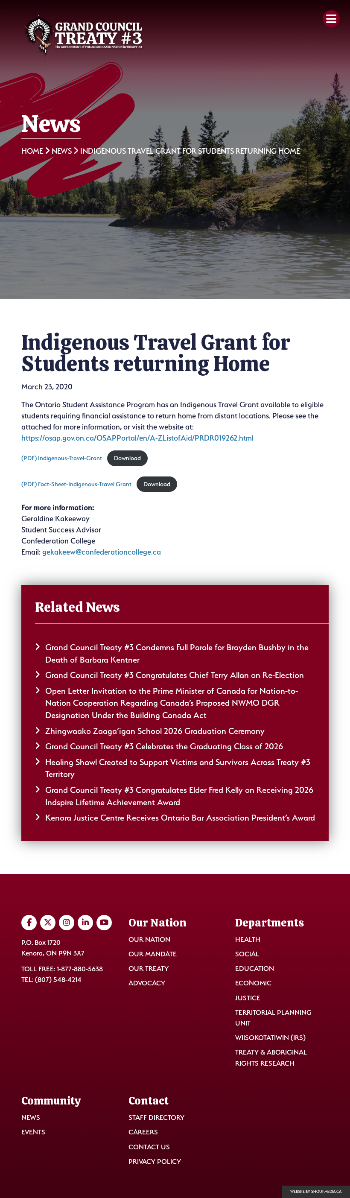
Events (33, 1132)
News (62, 150)
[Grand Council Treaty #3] (82, 36)
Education (254, 968)
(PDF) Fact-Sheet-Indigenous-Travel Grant (76, 484)
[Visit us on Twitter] (47, 922)
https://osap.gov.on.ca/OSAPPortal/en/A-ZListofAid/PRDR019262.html (137, 437)
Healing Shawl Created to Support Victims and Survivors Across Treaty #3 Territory (177, 768)
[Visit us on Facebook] (29, 922)
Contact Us (149, 1147)
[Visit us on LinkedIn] (85, 922)
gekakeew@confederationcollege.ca (101, 551)
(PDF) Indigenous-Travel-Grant (61, 458)
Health (247, 939)
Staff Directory (156, 1117)
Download (127, 458)
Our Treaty (148, 968)
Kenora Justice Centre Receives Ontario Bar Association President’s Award (180, 817)
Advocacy (146, 983)
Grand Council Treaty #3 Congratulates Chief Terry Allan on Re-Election (174, 675)
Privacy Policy (154, 1161)
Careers (143, 1132)
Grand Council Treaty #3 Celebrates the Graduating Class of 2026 (164, 746)
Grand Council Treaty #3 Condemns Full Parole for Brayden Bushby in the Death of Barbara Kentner (177, 653)
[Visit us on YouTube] (104, 922)
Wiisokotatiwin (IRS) (270, 1038)
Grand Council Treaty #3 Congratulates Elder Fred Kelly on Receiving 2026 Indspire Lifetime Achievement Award (179, 796)
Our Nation (149, 939)
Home (32, 150)
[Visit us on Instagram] (66, 922)
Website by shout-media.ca (315, 1191)
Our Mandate (152, 954)
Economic (253, 983)
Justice (247, 998)
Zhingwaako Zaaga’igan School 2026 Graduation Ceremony (155, 731)
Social (247, 954)
